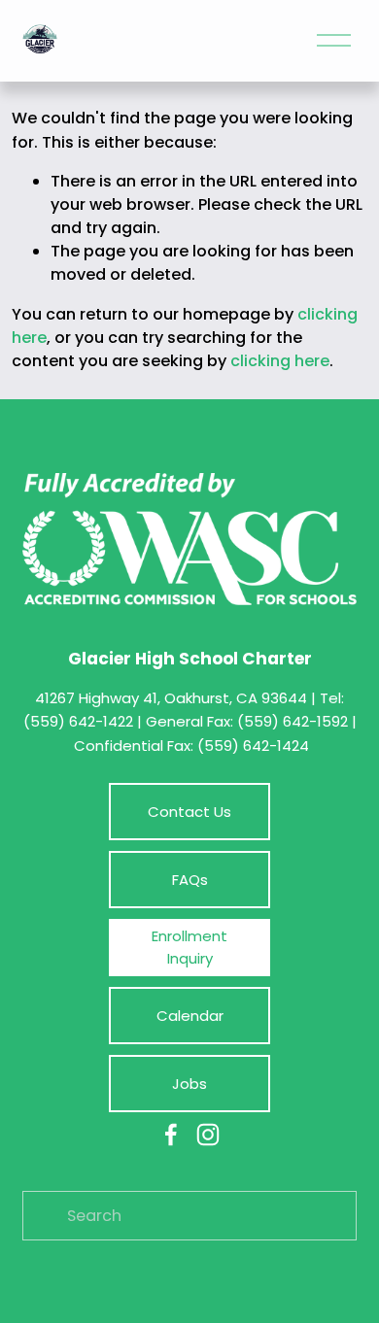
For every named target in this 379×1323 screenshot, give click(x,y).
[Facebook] (171, 1134)
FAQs (190, 879)
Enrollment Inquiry (189, 947)
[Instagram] (208, 1134)
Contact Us (189, 811)
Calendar (190, 1015)
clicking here (279, 361)
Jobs (189, 1083)
